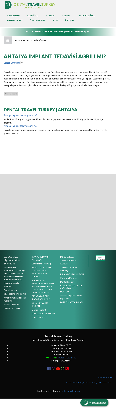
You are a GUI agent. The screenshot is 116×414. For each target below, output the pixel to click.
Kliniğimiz (33, 15)
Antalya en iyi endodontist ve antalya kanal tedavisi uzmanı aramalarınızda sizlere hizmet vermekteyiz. (14, 273)
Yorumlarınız (15, 20)
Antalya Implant (11, 94)
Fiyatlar (50, 15)
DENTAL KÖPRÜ (12, 308)
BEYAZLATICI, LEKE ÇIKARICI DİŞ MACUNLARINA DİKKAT (42, 272)
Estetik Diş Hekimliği (41, 263)
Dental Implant (11, 290)
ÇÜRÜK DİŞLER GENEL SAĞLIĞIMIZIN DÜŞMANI (71, 288)
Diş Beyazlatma (67, 257)
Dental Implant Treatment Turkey (100, 383)
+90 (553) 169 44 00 (66, 357)
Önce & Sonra (37, 20)
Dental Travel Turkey (70, 391)
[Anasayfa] (30, 4)
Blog (55, 20)
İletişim (69, 20)
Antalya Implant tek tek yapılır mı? (20, 115)
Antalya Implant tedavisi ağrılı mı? (20, 125)
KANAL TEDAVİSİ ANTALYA (40, 258)
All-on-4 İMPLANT (12, 304)
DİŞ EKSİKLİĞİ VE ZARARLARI (12, 262)
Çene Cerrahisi (11, 257)
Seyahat (67, 15)
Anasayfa (8, 40)
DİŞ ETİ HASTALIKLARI (15, 294)
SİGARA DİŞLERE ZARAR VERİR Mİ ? (41, 297)
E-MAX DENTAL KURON (43, 313)
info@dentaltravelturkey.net (74, 31)
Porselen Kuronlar (68, 278)
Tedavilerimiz (87, 15)
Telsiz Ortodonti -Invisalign (68, 269)
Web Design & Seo (105, 377)
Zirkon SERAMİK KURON (11, 285)
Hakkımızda (13, 15)
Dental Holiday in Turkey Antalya (77, 383)
